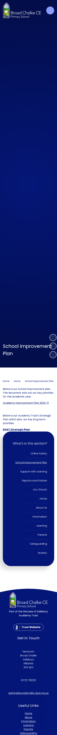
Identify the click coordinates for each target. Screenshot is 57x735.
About (28, 717)
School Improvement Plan (39, 381)
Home (6, 381)
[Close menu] (50, 10)
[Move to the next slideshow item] (53, 337)
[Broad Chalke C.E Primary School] (22, 10)
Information (28, 721)
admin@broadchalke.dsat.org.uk (28, 693)
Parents (28, 729)
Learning (28, 725)
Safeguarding (28, 733)
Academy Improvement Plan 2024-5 (26, 403)
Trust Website (31, 627)
